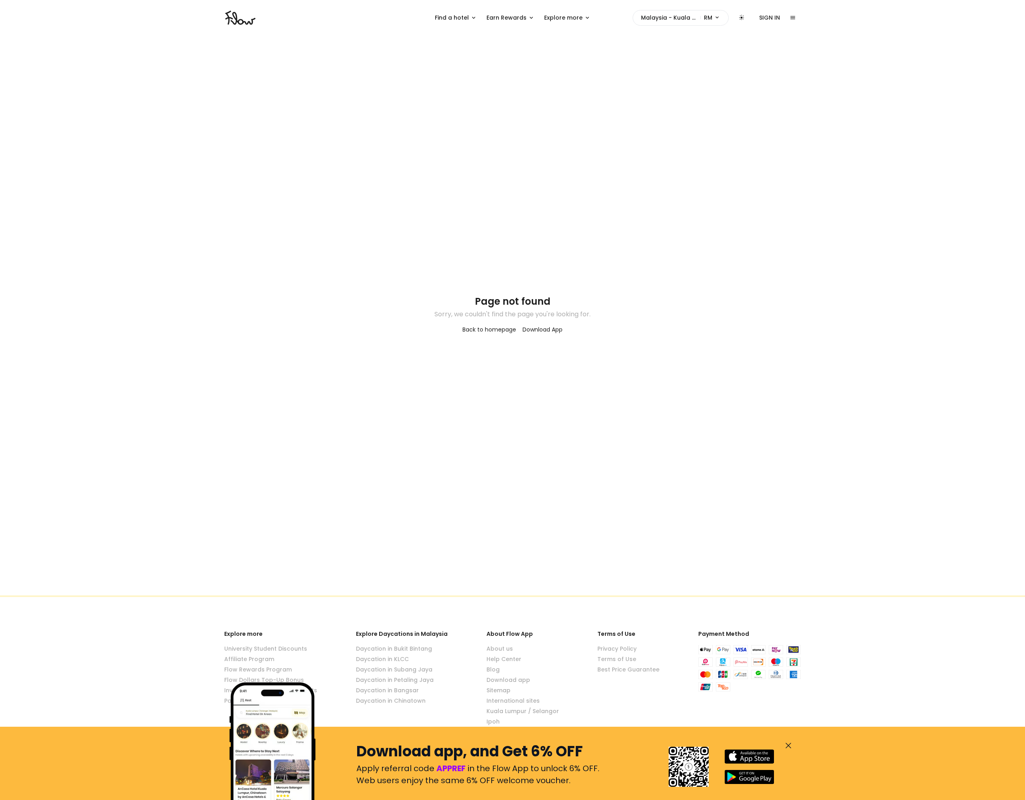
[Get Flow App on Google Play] (749, 777)
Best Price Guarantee (628, 669)
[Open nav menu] (793, 18)
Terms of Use (616, 659)
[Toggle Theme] (742, 18)
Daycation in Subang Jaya (394, 669)
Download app (508, 679)
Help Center (503, 659)
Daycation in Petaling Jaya (395, 679)
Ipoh (493, 721)
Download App (543, 330)
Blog (493, 669)
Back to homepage (489, 330)
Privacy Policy (617, 648)
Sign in (769, 17)
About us (499, 648)
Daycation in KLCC (382, 659)
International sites (513, 700)
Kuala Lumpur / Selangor (522, 711)
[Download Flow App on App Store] (749, 757)
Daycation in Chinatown (391, 700)
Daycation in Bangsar (387, 690)
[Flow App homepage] (240, 18)
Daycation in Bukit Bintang (394, 648)
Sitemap (498, 690)
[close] (788, 746)
